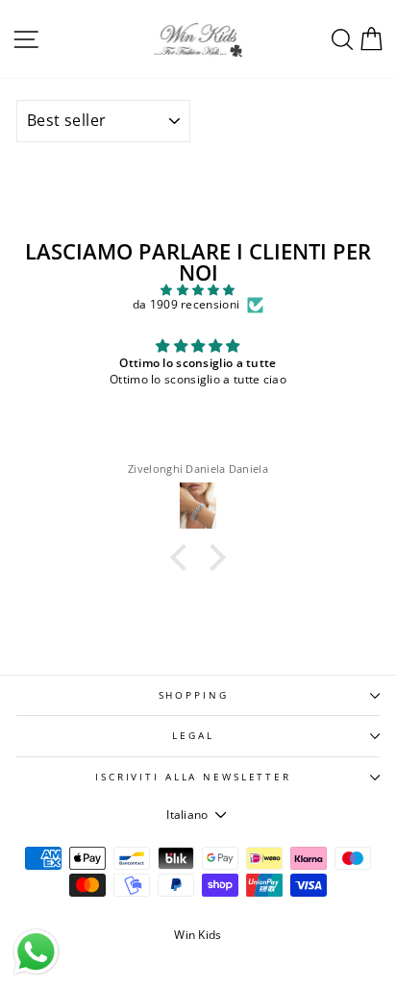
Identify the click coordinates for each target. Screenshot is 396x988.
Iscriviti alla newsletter (193, 777)
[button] (183, 557)
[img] (198, 290)
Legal (192, 735)
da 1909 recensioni (186, 304)
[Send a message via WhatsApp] (36, 952)
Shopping (194, 695)
